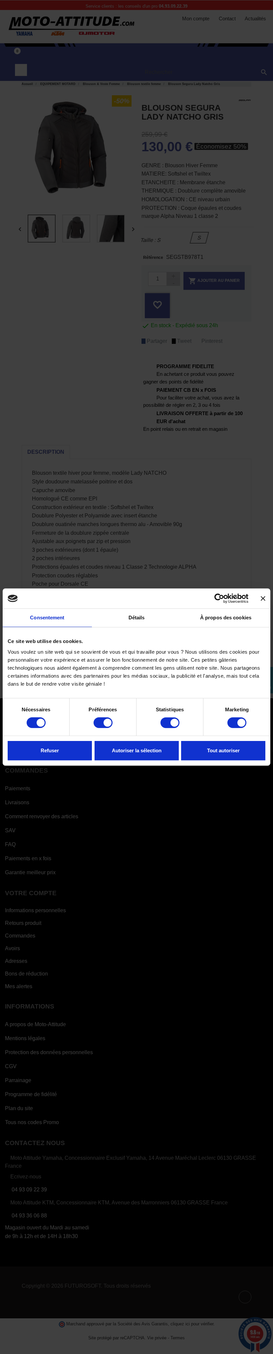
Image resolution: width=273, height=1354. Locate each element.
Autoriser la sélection (136, 750)
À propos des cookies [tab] (225, 617)
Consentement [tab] (47, 617)
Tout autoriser (223, 750)
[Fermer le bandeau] (263, 598)
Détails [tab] (137, 617)
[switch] (103, 722)
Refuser (50, 750)
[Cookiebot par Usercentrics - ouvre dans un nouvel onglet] (219, 598)
